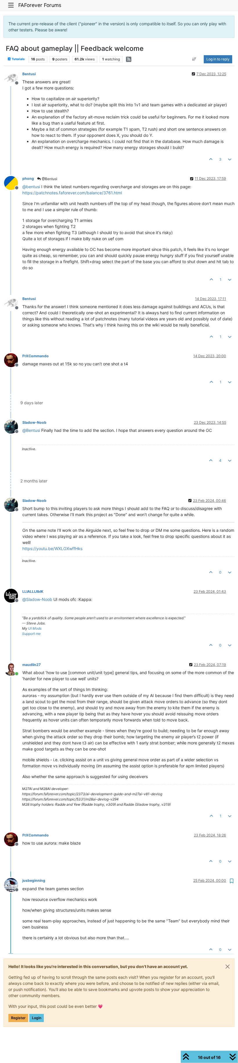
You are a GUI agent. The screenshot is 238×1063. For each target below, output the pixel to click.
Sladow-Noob (34, 422)
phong (28, 178)
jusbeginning (33, 880)
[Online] (13, 668)
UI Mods (35, 628)
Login (36, 1018)
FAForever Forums (39, 5)
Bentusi (29, 74)
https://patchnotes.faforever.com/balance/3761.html (72, 192)
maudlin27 (31, 664)
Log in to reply (218, 59)
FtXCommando (35, 356)
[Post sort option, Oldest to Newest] (194, 59)
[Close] (227, 966)
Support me (31, 633)
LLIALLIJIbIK (32, 591)
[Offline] (13, 77)
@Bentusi (49, 179)
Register (18, 1018)
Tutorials (18, 59)
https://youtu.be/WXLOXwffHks (52, 548)
